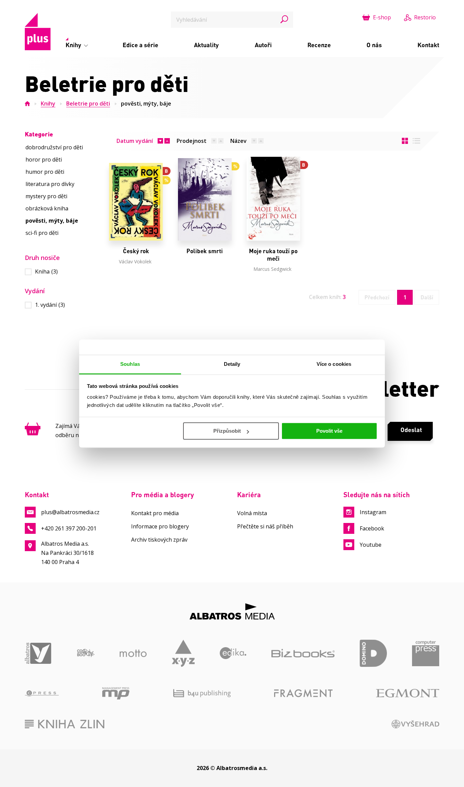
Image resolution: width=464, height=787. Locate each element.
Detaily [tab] (232, 364)
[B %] (136, 199)
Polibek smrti (204, 251)
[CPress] (42, 693)
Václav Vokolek (135, 261)
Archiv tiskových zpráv (159, 539)
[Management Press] (116, 693)
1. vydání (50, 304)
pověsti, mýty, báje (146, 103)
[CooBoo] (86, 653)
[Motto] (133, 653)
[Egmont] (407, 693)
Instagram (373, 512)
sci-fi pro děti (41, 233)
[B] (273, 199)
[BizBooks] (303, 653)
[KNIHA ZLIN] (64, 724)
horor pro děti (43, 159)
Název (238, 141)
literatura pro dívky (49, 184)
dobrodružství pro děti (54, 147)
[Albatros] (38, 653)
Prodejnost (192, 141)
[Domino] (373, 653)
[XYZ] (183, 653)
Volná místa (252, 513)
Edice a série (140, 45)
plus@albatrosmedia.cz (70, 512)
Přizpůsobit (227, 431)
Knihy (74, 45)
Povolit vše (329, 431)
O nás (374, 45)
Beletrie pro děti (88, 103)
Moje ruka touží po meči (273, 254)
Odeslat (411, 429)
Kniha (46, 271)
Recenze (319, 45)
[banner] (38, 31)
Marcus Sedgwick (272, 269)
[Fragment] (303, 693)
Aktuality (206, 45)
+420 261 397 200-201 (68, 528)
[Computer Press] (425, 653)
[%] (204, 199)
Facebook (372, 528)
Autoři (263, 45)
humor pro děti (44, 171)
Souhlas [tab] (130, 364)
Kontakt (428, 45)
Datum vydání (135, 141)
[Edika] (233, 653)
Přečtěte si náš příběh (265, 526)
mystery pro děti (46, 196)
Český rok (136, 251)
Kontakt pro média (155, 513)
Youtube (370, 544)
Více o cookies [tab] (334, 364)
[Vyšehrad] (415, 724)
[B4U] (202, 693)
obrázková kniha (46, 208)
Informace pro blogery (160, 526)
